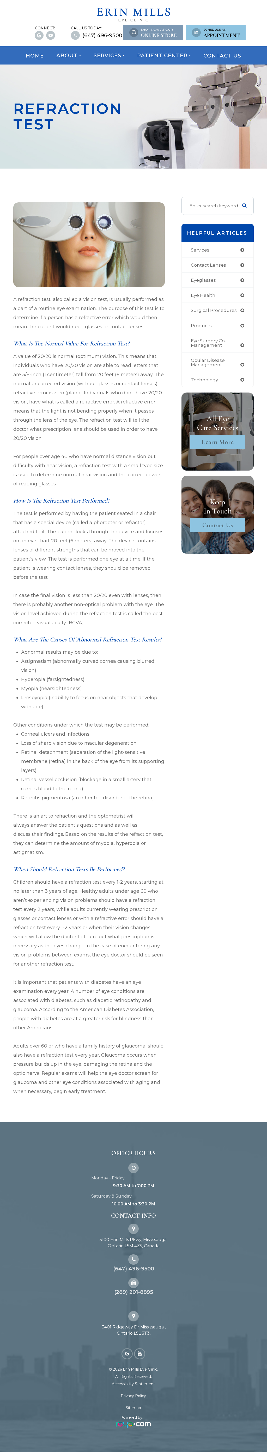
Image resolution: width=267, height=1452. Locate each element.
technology (204, 379)
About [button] (67, 55)
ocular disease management (208, 362)
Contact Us (222, 56)
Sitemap (133, 1407)
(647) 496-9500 (102, 35)
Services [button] (107, 55)
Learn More (218, 442)
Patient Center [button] (162, 55)
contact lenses (208, 265)
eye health (203, 295)
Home (35, 56)
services (200, 250)
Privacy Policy (133, 1395)
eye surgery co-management (208, 343)
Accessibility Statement (133, 1384)
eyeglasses (203, 280)
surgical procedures (214, 310)
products (201, 325)
